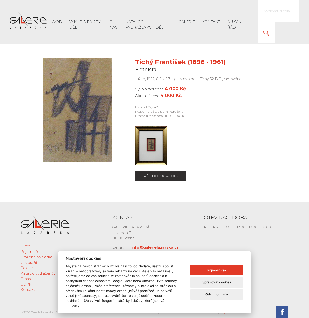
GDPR (26, 284)
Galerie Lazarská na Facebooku (282, 312)
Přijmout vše (216, 270)
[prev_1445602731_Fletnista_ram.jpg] (151, 145)
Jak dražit (29, 262)
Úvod (56, 21)
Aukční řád (235, 24)
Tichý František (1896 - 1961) (180, 62)
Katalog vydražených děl (144, 24)
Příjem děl (30, 251)
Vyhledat (266, 33)
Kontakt (211, 21)
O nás (113, 24)
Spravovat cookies (216, 282)
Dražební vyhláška (36, 257)
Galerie (187, 21)
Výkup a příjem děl (85, 24)
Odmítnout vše (216, 294)
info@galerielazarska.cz (155, 247)
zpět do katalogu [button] (160, 176)
